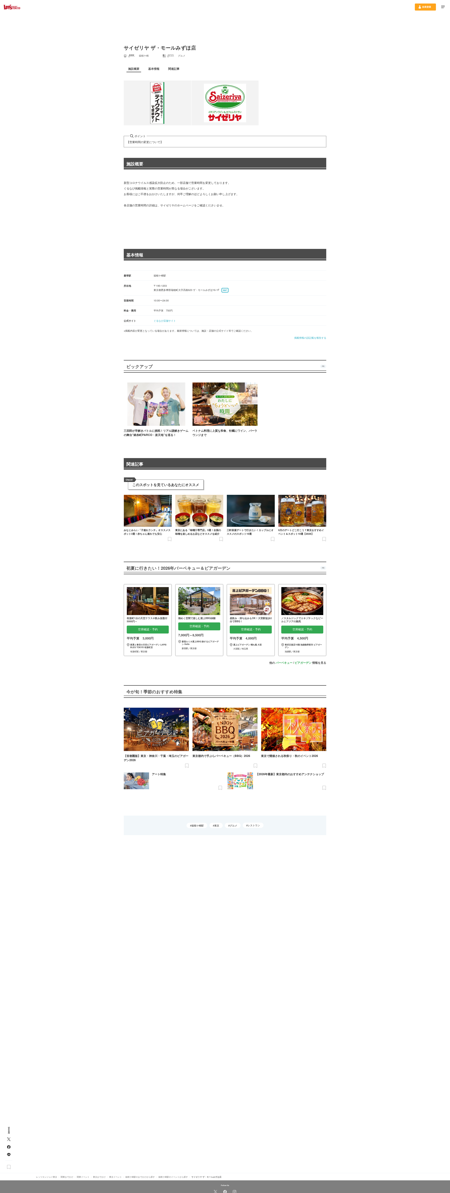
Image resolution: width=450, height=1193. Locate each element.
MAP (225, 290)
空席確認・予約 (148, 629)
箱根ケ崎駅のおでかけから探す (140, 1176)
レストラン (254, 825)
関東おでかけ (67, 1176)
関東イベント (83, 1176)
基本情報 (134, 255)
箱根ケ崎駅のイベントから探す (173, 1176)
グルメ (233, 825)
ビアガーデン (303, 663)
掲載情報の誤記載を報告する (310, 337)
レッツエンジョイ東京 (46, 1176)
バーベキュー (284, 663)
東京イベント (115, 1176)
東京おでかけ (99, 1176)
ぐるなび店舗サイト (165, 320)
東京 (216, 825)
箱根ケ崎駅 (197, 825)
